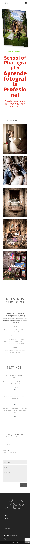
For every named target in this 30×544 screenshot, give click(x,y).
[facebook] (4, 539)
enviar (23, 485)
